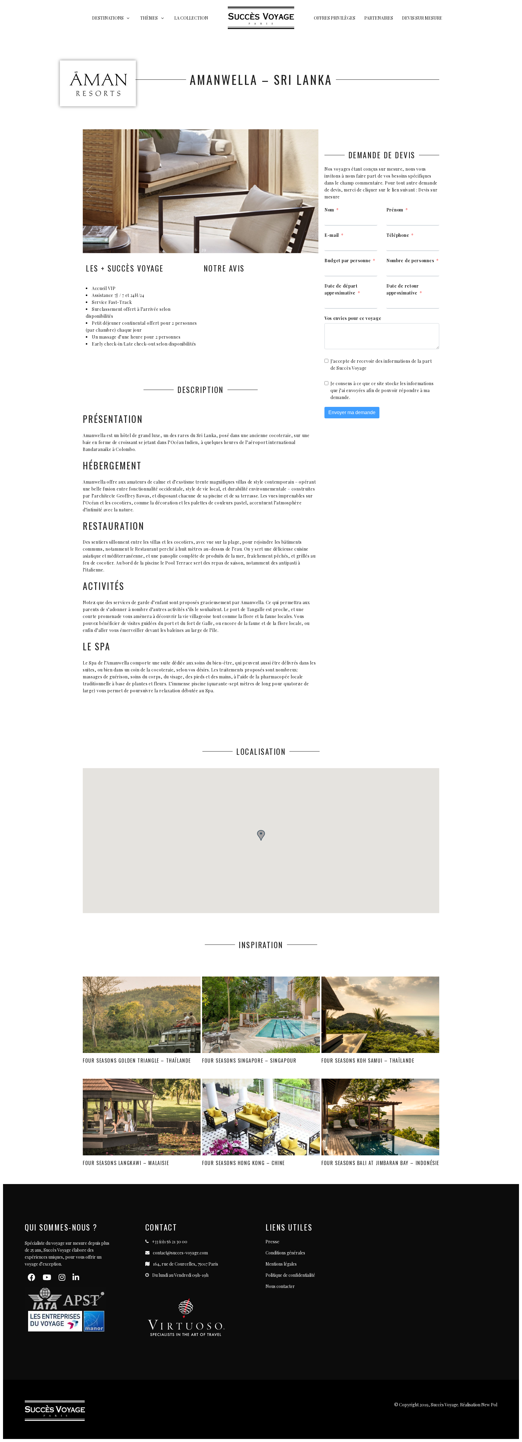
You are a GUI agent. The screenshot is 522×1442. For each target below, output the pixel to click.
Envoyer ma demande (351, 412)
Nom (329, 210)
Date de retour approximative (402, 289)
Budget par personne (347, 260)
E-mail (331, 235)
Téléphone (397, 235)
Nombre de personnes (410, 260)
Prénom (394, 210)
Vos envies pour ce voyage (353, 318)
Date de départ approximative (341, 289)
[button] (308, 191)
